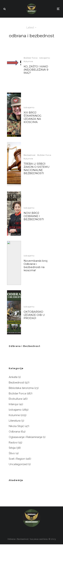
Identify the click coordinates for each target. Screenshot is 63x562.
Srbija (12, 447)
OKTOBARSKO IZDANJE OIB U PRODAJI (34, 315)
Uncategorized (18, 464)
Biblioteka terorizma (21, 388)
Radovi (13, 442)
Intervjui (13, 404)
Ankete (13, 377)
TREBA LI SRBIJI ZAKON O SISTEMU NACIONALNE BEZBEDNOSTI (37, 168)
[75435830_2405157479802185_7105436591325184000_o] (14, 263)
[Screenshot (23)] (14, 65)
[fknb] (14, 164)
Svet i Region (17, 458)
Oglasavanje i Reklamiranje (25, 437)
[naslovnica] (14, 213)
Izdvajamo (44, 57)
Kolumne (28, 61)
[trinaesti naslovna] (14, 115)
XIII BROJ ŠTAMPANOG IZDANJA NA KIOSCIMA (32, 117)
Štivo (12, 453)
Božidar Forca (30, 57)
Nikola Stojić (16, 426)
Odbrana (14, 431)
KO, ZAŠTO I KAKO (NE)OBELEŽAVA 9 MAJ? (36, 69)
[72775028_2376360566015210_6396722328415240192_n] (14, 312)
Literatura (14, 420)
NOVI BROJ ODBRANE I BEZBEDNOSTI (34, 216)
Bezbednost (30, 155)
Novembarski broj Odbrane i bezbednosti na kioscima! (35, 265)
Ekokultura (15, 398)
